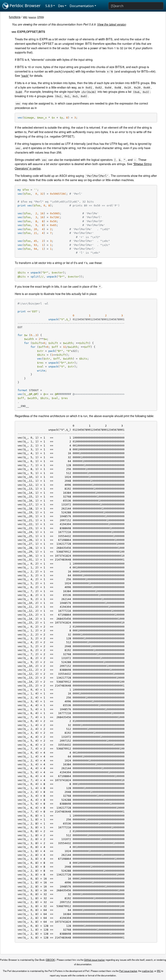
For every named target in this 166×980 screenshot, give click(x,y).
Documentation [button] (82, 6)
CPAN (40, 17)
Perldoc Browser (24, 5)
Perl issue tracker (128, 971)
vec (25, 17)
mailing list (147, 971)
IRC (159, 971)
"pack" (25, 75)
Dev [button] (61, 6)
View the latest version (111, 24)
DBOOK (50, 959)
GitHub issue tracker (94, 959)
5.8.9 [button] (48, 6)
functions (14, 17)
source (32, 17)
